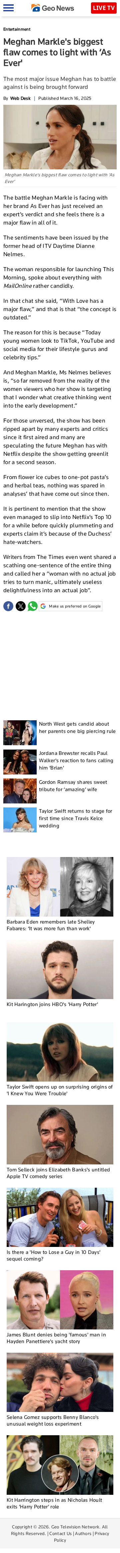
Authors (83, 1533)
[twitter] (21, 606)
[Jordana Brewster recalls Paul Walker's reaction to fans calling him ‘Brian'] (20, 762)
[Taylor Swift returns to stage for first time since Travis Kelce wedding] (20, 819)
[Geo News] (52, 8)
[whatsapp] (33, 606)
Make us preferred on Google (75, 606)
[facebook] (8, 606)
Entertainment (16, 29)
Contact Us (60, 1533)
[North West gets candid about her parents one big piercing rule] (20, 732)
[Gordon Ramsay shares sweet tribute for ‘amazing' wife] (20, 790)
